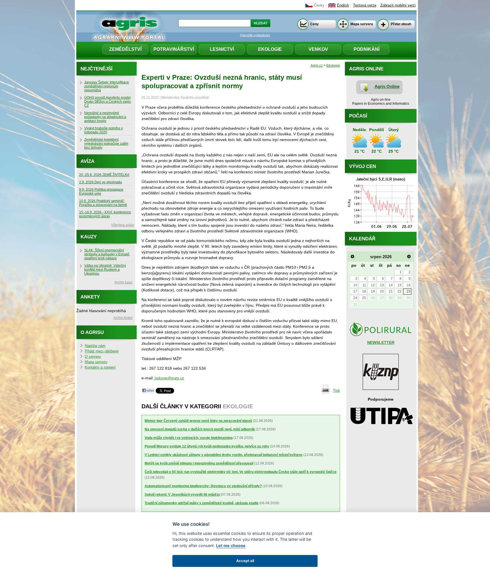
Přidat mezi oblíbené (102, 351)
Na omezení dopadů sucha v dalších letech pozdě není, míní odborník (200, 429)
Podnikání (366, 49)
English (343, 5)
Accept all (245, 560)
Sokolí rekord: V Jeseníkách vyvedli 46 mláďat (182, 495)
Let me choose (231, 545)
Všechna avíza (122, 225)
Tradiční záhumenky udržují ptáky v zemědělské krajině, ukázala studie (202, 503)
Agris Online (387, 86)
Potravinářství (173, 49)
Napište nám (95, 346)
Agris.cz (317, 66)
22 (400, 291)
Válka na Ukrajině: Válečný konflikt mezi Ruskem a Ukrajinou (105, 270)
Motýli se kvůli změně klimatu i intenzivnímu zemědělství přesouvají (199, 463)
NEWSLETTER (380, 342)
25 (364, 298)
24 (355, 298)
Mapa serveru (361, 24)
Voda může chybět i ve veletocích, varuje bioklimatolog (189, 438)
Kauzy (89, 236)
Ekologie (270, 49)
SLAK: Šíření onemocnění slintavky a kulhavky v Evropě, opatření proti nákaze (107, 254)
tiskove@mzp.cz (169, 378)
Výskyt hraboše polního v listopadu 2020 (103, 130)
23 (409, 291)
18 (364, 291)
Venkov (318, 49)
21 (391, 291)
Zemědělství (125, 49)
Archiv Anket (122, 318)
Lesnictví (222, 49)
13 (382, 285)
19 (373, 291)
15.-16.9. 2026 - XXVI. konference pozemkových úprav (105, 214)
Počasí (358, 116)
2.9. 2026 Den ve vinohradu (100, 182)
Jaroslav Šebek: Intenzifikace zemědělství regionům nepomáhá (106, 86)
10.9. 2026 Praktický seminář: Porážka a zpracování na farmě (103, 203)
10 (355, 285)
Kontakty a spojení (100, 367)
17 (355, 291)
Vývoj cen (362, 166)
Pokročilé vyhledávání (255, 35)
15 (400, 285)
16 (409, 285)
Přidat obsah (401, 24)
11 (364, 285)
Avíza (87, 161)
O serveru (93, 357)
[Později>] (409, 256)
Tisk (336, 390)
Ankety (90, 297)
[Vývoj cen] (381, 230)
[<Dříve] (352, 256)
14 (391, 285)
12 (373, 285)
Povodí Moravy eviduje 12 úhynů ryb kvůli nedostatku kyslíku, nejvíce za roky (207, 446)
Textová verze (364, 5)
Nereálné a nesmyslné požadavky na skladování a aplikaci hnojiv (105, 117)
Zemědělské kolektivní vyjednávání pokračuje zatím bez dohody (106, 144)
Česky (319, 5)
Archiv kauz (123, 282)
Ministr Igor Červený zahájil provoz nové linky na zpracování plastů (198, 421)
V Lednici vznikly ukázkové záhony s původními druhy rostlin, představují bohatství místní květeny (224, 455)
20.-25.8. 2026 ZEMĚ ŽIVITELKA (104, 175)
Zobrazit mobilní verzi (398, 5)
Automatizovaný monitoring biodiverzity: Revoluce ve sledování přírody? (203, 486)
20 (382, 291)
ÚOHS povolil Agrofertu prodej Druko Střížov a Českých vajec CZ (107, 102)
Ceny (314, 24)
